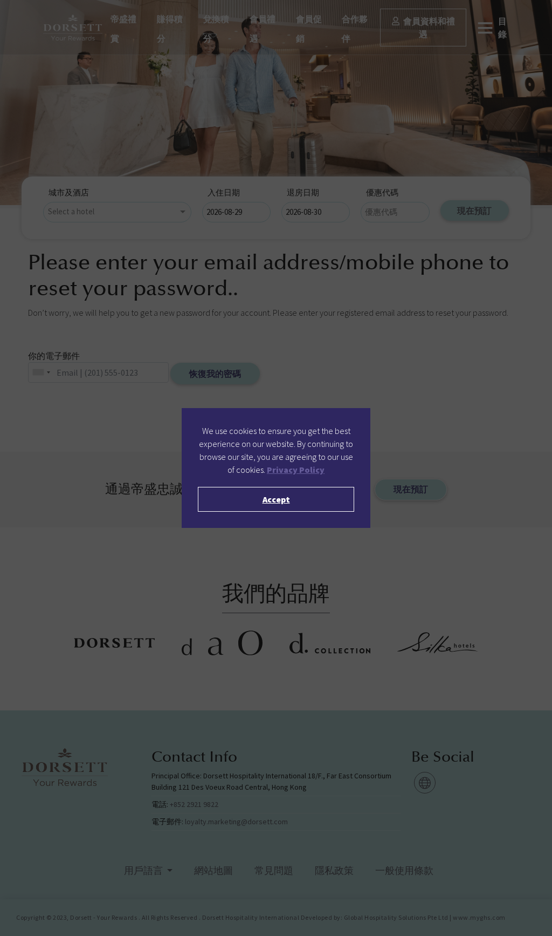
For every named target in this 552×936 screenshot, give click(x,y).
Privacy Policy (296, 469)
